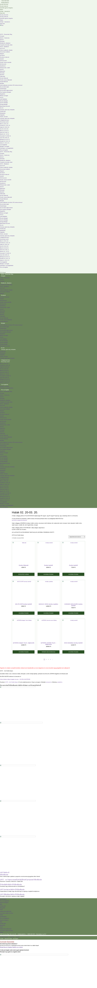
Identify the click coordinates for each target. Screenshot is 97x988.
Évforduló (2, 41)
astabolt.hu (59, 682)
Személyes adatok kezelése (6, 913)
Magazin (2, 53)
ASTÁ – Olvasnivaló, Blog (6, 34)
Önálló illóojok (3, 88)
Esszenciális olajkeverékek (6, 90)
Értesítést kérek (23, 574)
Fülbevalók (2, 76)
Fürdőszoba (3, 111)
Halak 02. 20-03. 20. (4, 127)
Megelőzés (2, 94)
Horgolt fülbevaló (4, 81)
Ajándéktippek (3, 899)
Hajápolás (2, 115)
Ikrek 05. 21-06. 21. (4, 132)
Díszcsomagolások (4, 900)
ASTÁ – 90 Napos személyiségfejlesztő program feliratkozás (21, 879)
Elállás (1, 914)
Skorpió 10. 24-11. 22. (5, 141)
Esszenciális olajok (4, 86)
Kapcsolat (2, 13)
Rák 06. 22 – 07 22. (4, 134)
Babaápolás (2, 113)
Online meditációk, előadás (6, 50)
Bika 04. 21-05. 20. (4, 130)
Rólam (1, 9)
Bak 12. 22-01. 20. (4, 123)
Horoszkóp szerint (4, 122)
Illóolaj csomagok (4, 95)
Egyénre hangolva (4, 902)
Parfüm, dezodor (4, 116)
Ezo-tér (1, 107)
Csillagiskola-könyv (4, 120)
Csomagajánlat (3, 144)
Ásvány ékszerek (4, 4)
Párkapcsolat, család (5, 67)
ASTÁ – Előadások (4, 46)
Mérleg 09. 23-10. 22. (5, 139)
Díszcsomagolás (4, 150)
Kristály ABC (3, 906)
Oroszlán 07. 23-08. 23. (5, 136)
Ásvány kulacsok (4, 6)
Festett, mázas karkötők (5, 62)
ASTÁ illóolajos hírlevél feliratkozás (12, 894)
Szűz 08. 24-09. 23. (4, 137)
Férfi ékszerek (3, 60)
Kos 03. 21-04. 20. (4, 128)
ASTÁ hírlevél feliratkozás (4, 873)
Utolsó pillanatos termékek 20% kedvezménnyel (11, 85)
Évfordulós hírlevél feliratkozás (11, 884)
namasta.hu (48, 682)
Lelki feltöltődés (3, 99)
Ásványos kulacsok (4, 57)
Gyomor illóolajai (4, 102)
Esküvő (2, 39)
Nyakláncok (3, 65)
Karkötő (2, 59)
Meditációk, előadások (5, 43)
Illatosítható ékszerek (5, 106)
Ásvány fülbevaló (4, 78)
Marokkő (2, 74)
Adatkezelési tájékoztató (5, 911)
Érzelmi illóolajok (4, 101)
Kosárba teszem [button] (48, 574)
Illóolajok (2, 83)
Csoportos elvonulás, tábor (6, 44)
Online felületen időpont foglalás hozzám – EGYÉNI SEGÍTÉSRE (15, 679)
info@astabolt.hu (22, 934)
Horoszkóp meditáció (5, 51)
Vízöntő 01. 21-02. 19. (5, 125)
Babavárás (2, 71)
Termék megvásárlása (48, 652)
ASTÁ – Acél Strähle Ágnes (11, 682)
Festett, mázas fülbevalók (6, 80)
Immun (1, 97)
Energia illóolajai (3, 104)
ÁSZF (1, 909)
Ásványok (2, 55)
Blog (1, 904)
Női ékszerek (3, 64)
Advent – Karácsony (4, 38)
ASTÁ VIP (2, 48)
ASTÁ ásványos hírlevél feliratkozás (12, 889)
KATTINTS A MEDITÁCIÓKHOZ (19, 520)
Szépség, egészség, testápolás (7, 109)
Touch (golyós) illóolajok (5, 92)
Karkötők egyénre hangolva (6, 7)
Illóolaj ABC (2, 907)
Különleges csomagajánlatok (6, 148)
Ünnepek (2, 36)
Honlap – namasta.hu (5, 11)
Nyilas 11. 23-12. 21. (4, 143)
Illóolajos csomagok (4, 146)
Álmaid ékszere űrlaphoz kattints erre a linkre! (11, 947)
